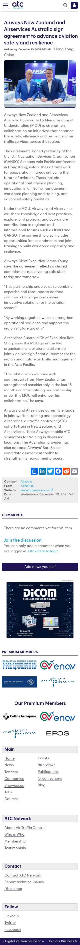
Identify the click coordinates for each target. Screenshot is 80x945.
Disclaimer (13, 889)
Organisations (50, 778)
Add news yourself (40, 567)
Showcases (14, 785)
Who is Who (14, 834)
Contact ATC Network (22, 875)
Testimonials (15, 848)
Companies (14, 778)
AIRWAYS (27, 486)
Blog (41, 785)
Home (9, 758)
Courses (11, 799)
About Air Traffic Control (25, 828)
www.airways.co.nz (35, 490)
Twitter (10, 923)
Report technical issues (24, 882)
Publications (48, 772)
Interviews (46, 765)
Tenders (11, 772)
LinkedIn (11, 916)
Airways (26, 481)
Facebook (12, 929)
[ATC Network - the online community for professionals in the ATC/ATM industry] (17, 4)
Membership (15, 841)
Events (43, 758)
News (9, 765)
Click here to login (43, 551)
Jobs (8, 792)
